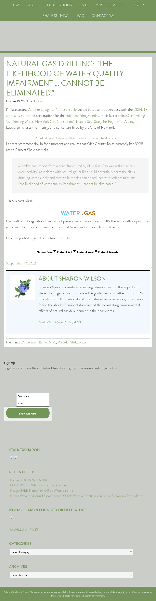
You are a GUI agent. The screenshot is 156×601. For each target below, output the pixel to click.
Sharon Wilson (82, 278)
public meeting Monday (82, 115)
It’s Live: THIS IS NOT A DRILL (30, 480)
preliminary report (35, 166)
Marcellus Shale (67, 342)
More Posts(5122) (68, 322)
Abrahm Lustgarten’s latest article (52, 109)
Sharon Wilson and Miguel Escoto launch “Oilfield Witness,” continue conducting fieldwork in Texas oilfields (76, 496)
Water (82, 342)
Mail (42, 322)
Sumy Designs (133, 592)
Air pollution (30, 342)
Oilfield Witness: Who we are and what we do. (38, 485)
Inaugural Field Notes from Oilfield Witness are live (41, 490)
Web (50, 322)
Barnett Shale (47, 342)
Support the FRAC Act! (21, 263)
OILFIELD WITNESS (24, 529)
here (70, 238)
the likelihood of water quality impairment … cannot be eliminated (78, 138)
